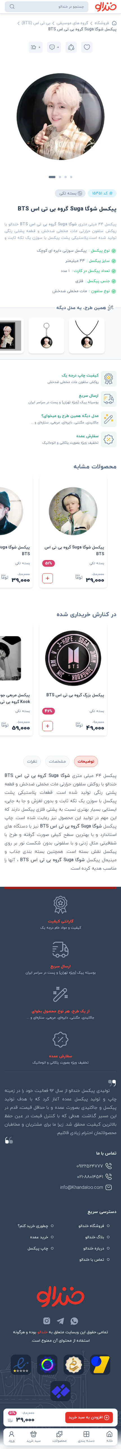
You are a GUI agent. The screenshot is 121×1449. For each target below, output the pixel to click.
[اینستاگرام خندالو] (46, 1320)
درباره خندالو (93, 1248)
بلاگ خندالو (94, 1237)
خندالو (42, 1332)
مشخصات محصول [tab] (57, 761)
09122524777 (90, 1166)
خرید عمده (39, 1237)
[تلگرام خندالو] (60, 1320)
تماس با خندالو (91, 1259)
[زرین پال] (100, 1365)
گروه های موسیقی (72, 23)
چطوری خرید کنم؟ (33, 1226)
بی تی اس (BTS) (36, 23)
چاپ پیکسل (38, 1248)
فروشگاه (102, 23)
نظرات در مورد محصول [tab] (32, 761)
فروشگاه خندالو (91, 1226)
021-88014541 (90, 1177)
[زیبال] (60, 1391)
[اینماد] (21, 1365)
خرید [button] (47, 578)
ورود (11, 1441)
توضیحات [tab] (86, 761)
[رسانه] (74, 1365)
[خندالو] (106, 7)
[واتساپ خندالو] (74, 1320)
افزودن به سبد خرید (86, 1417)
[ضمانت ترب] (47, 1365)
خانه (109, 1441)
